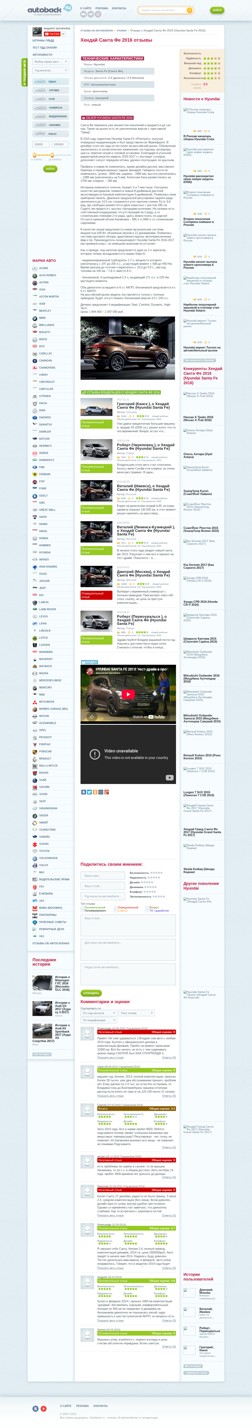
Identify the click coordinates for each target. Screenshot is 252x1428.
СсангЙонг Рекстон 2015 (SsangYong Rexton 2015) (201, 529)
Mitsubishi (46, 701)
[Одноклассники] (95, 792)
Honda (43, 538)
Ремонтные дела (51, 929)
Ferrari (44, 474)
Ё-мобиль (46, 893)
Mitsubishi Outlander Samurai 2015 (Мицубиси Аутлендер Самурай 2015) (202, 718)
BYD (41, 346)
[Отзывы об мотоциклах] (90, 14)
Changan (45, 360)
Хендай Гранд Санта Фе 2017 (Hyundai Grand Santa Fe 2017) (202, 832)
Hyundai (45, 552)
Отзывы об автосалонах (50, 943)
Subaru (44, 836)
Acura (43, 268)
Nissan (44, 715)
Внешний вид (192, 63)
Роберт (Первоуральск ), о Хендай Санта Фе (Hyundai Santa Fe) (142, 620)
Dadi (42, 410)
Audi (42, 303)
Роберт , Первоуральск (209, 1329)
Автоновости (42, 54)
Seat (42, 801)
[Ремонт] (98, 14)
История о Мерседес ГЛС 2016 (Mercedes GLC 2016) (62, 983)
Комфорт (195, 73)
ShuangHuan (48, 808)
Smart (43, 822)
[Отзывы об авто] (83, 14)
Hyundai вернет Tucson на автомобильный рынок (201, 349)
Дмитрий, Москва (206, 1291)
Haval (43, 531)
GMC (42, 502)
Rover (43, 772)
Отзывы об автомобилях (97, 30)
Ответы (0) (169, 1057)
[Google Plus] (106, 792)
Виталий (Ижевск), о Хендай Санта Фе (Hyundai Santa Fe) (143, 487)
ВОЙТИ (217, 10)
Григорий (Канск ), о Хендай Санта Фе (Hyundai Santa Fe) (143, 405)
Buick (43, 339)
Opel (42, 730)
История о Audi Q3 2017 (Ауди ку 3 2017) (63, 1007)
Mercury (45, 687)
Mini (42, 694)
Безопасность (192, 53)
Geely (43, 495)
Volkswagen (48, 858)
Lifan (42, 623)
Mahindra (46, 652)
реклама (101, 8)
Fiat (42, 481)
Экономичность (192, 78)
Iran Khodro (48, 566)
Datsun (44, 438)
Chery (43, 374)
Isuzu (43, 573)
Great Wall (47, 509)
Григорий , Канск (206, 1348)
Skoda (43, 815)
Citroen (45, 396)
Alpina (44, 282)
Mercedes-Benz (50, 680)
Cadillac (45, 353)
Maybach (45, 666)
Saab (42, 779)
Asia (42, 289)
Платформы (48, 915)
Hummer (45, 545)
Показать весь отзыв (110, 1057)
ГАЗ (41, 886)
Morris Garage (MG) (53, 708)
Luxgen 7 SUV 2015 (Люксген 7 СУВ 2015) (198, 794)
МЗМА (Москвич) (50, 907)
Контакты (119, 8)
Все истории (193, 1366)
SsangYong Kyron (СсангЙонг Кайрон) (197, 492)
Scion (43, 794)
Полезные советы (52, 922)
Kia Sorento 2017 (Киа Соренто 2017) (198, 566)
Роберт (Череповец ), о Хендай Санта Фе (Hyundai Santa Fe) (146, 446)
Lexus (43, 616)
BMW (42, 317)
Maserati (45, 659)
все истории (42, 1054)
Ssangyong (47, 829)
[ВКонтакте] (83, 792)
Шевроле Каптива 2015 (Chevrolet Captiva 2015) (200, 640)
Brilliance (47, 325)
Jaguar (44, 580)
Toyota (44, 851)
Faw (41, 467)
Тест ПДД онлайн (44, 47)
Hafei (43, 516)
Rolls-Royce (48, 765)
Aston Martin (49, 296)
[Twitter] (89, 792)
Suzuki (44, 843)
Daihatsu (45, 424)
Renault (45, 758)
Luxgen (44, 644)
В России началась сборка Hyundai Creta (198, 137)
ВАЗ (41, 872)
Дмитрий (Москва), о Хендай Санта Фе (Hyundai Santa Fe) (143, 573)
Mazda (43, 673)
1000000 (53, 159)
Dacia (43, 403)
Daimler (45, 431)
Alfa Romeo (47, 275)
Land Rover (47, 609)
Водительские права (54, 879)
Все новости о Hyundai (199, 360)
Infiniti (44, 559)
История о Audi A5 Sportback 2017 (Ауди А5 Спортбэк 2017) (51, 1033)
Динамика (195, 68)
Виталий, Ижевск (206, 1310)
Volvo (43, 865)
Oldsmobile (47, 723)
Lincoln (44, 630)
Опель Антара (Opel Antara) (197, 455)
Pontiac (45, 744)
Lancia (44, 602)
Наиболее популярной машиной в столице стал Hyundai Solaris (201, 307)
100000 (35, 159)
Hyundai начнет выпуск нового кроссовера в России (200, 264)
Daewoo (45, 417)
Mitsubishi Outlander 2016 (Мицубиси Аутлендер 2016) (201, 678)
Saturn (44, 787)
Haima (43, 524)
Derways (45, 445)
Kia (41, 595)
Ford (42, 488)
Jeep (42, 588)
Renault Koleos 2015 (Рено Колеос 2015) (201, 757)
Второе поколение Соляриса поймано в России (198, 221)
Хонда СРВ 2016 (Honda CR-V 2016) (200, 603)
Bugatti (44, 332)
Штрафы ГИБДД (43, 40)
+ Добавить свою (196, 1372)
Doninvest (46, 460)
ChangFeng (47, 367)
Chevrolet (47, 381)
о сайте (86, 8)
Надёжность (193, 58)
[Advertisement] (51, 214)
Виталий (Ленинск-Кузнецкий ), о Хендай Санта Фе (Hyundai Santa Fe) (146, 530)
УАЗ (41, 936)
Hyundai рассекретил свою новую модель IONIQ (198, 179)
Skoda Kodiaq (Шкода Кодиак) (198, 870)
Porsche (45, 751)
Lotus (43, 637)
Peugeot (45, 737)
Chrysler (46, 389)
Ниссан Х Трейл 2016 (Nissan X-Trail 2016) (198, 418)
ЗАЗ (41, 900)
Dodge (43, 453)
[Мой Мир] (100, 792)
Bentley (45, 310)
